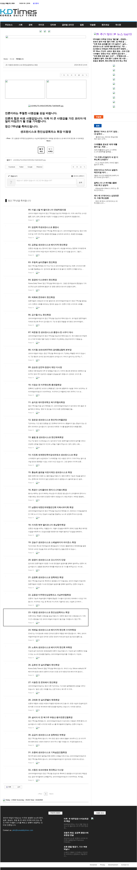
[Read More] (45, 215)
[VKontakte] (130, 3)
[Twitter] (122, 3)
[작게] (68, 75)
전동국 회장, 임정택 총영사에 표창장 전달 (76, 833)
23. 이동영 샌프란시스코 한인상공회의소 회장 (22, 65)
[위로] (71, 75)
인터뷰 (53, 24)
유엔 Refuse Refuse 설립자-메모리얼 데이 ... (106, 171)
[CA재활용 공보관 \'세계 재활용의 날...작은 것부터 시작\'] (127, 148)
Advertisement (113, 865)
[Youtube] (134, 3)
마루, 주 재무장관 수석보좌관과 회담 (76, 819)
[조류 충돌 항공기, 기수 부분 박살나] (55, 851)
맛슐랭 (93, 24)
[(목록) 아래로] (75, 75)
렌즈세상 (105, 24)
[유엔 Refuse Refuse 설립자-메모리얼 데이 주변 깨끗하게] (127, 174)
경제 (30, 24)
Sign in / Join (24, 3)
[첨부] (86, 75)
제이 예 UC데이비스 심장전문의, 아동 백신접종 (106, 196)
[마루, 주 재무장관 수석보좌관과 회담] (55, 822)
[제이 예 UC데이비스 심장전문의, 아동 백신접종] (127, 199)
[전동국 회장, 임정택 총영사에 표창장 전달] (55, 837)
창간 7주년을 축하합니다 (19, 200)
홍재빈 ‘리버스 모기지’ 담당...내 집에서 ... (106, 132)
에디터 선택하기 (78, 176)
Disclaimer (93, 865)
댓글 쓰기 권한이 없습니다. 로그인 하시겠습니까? (34, 180)
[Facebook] (118, 3)
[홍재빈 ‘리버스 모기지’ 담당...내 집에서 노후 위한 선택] (127, 135)
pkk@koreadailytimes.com (22, 830)
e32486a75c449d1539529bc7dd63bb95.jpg (29, 160)
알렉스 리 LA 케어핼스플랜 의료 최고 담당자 (105, 183)
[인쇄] (83, 75)
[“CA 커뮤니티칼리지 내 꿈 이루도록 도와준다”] (127, 161)
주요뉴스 (9, 24)
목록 (9, 787)
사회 (20, 24)
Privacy (102, 865)
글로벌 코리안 (68, 24)
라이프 (41, 24)
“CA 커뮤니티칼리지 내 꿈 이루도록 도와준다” (106, 158)
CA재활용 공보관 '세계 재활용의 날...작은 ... (105, 145)
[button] (133, 25)
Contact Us (125, 865)
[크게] (64, 75)
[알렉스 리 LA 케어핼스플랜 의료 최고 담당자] (127, 187)
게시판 (118, 24)
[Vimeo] (126, 3)
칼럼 (82, 24)
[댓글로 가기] (79, 75)
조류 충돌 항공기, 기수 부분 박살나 (75, 847)
